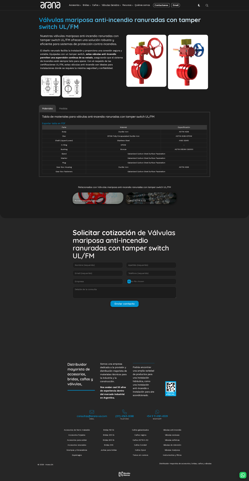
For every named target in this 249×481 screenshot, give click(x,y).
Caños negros (140, 435)
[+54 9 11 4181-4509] (157, 412)
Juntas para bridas (109, 450)
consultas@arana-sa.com (92, 416)
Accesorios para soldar (77, 440)
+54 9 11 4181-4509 (157, 416)
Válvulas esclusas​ (172, 435)
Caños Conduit (140, 445)
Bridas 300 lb (108, 435)
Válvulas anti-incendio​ (172, 430)
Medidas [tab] (63, 108)
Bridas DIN (108, 445)
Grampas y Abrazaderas (77, 450)
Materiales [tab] (47, 108)
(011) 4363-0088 (124, 416)
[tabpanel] (124, 144)
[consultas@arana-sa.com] (91, 412)
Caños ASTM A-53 (140, 440)
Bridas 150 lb (108, 430)
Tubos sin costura (140, 455)
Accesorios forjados (76, 435)
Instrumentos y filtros (172, 455)
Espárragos (77, 455)
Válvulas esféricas (172, 440)
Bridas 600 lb (108, 440)
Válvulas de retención (172, 445)
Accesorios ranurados (77, 445)
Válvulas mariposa (172, 450)
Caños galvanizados (140, 430)
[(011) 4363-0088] (124, 412)
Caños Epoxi (140, 450)
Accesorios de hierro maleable (77, 430)
